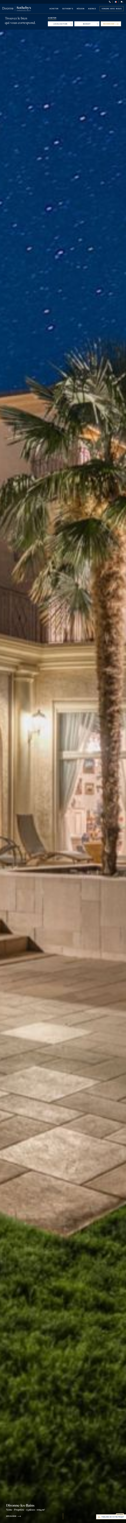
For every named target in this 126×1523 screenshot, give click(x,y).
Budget (87, 24)
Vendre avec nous (112, 8)
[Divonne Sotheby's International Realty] (16, 8)
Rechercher (108, 24)
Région (80, 8)
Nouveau (120, 1514)
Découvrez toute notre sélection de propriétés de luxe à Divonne (93, 1519)
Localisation (60, 24)
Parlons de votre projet (113, 1517)
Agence (92, 8)
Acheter (54, 8)
